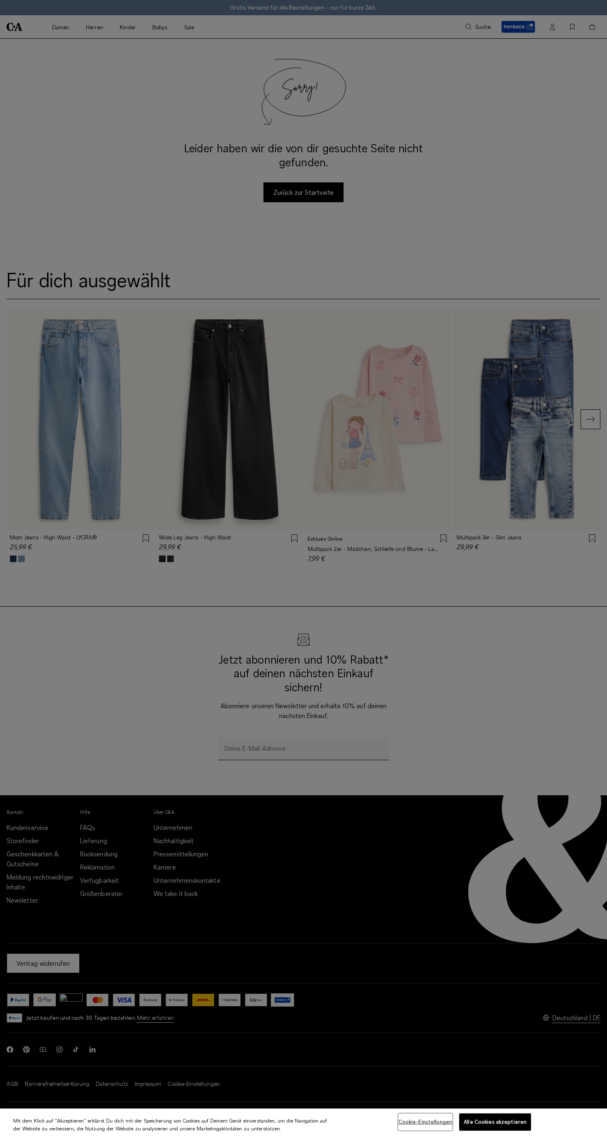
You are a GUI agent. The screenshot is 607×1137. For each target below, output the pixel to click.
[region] (303, 1123)
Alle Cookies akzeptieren (495, 1121)
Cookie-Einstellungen (425, 1121)
